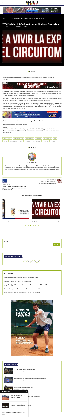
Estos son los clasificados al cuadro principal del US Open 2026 (22, 292)
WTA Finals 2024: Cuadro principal (22, 405)
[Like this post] (29, 72)
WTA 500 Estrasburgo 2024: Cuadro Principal (18, 396)
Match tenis (38, 138)
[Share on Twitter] (33, 72)
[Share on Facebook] (31, 72)
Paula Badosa (47, 138)
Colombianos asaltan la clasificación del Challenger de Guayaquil (30, 378)
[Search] (61, 3)
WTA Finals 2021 (36, 141)
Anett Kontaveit (7, 138)
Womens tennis (13, 141)
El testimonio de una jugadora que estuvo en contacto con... (18, 404)
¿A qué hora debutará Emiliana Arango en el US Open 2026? (21, 277)
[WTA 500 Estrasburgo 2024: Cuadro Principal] (5, 397)
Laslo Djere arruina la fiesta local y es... (23, 387)
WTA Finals (27, 141)
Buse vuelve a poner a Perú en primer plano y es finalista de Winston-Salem (25, 288)
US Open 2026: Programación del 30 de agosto (17, 281)
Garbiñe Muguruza (18, 138)
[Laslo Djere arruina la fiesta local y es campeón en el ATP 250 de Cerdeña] (8, 389)
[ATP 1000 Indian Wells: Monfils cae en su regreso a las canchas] (8, 371)
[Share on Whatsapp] (34, 72)
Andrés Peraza (8, 26)
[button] (4, 212)
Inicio (3, 18)
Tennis (5, 141)
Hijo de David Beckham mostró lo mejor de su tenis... (13, 413)
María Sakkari (29, 138)
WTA (9, 18)
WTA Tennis (45, 141)
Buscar (6, 241)
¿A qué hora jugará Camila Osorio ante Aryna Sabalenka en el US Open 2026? (26, 285)
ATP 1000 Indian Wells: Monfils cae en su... (24, 369)
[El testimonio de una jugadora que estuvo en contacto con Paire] (5, 405)
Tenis (55, 138)
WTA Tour (52, 141)
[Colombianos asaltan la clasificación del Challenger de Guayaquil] (8, 380)
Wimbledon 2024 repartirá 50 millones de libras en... (27, 396)
